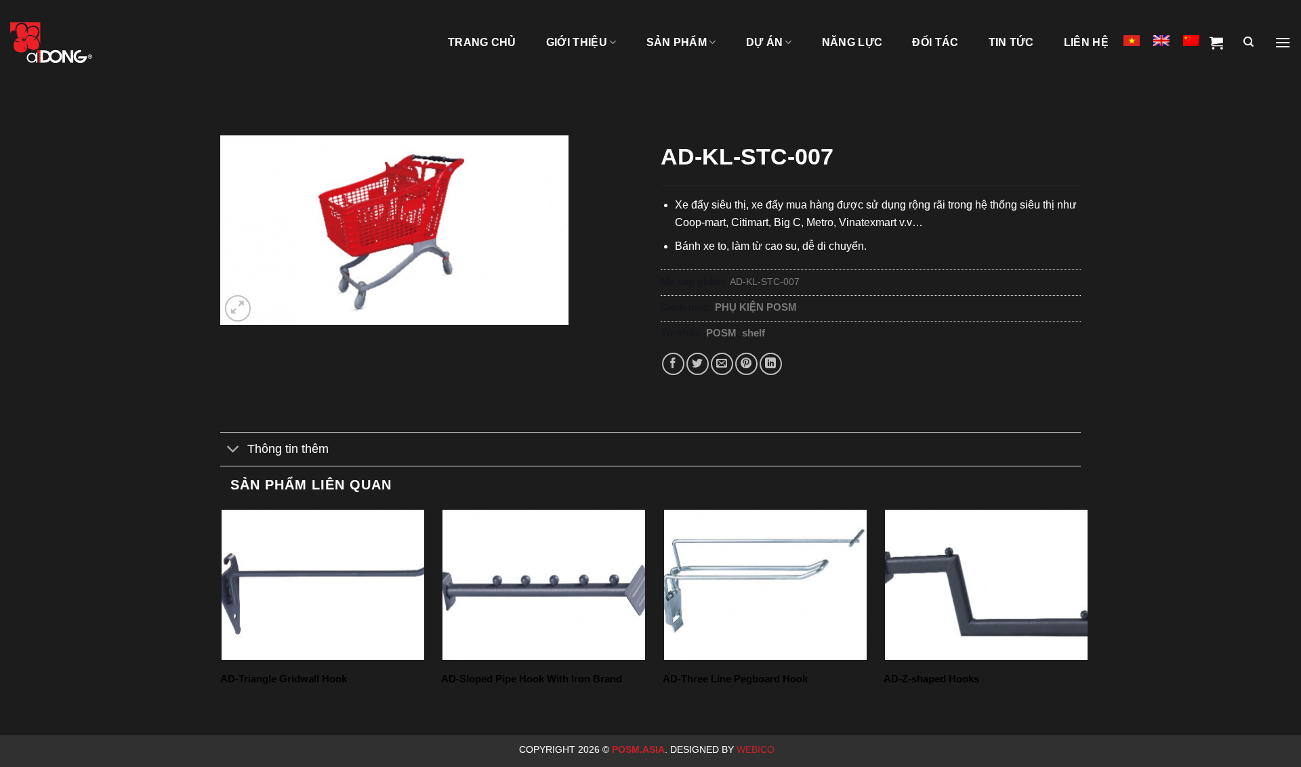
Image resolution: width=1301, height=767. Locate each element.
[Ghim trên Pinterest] (746, 364)
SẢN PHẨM (676, 42)
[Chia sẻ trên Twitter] (697, 364)
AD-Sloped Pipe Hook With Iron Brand (531, 678)
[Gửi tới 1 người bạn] (722, 364)
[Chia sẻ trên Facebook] (673, 364)
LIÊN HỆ (1086, 42)
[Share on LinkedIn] (771, 364)
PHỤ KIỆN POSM (756, 307)
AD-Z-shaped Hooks (931, 678)
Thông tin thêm (288, 449)
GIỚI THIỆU (576, 42)
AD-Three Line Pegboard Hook (735, 678)
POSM (721, 332)
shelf (753, 332)
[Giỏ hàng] (1216, 42)
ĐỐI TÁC (935, 42)
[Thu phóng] (238, 308)
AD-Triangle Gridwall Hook (283, 678)
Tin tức (1011, 42)
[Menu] (1283, 42)
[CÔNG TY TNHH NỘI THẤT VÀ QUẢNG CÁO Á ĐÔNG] (78, 42)
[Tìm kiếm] (1248, 42)
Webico (757, 749)
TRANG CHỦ (482, 42)
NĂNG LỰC (852, 42)
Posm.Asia (638, 749)
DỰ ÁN (764, 42)
